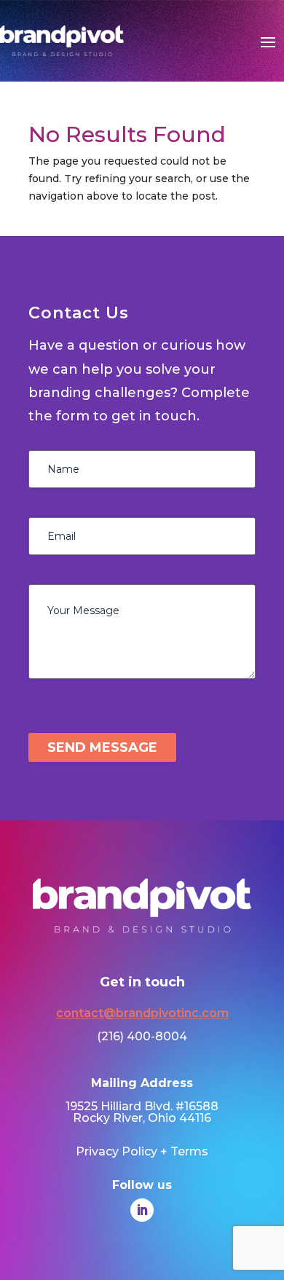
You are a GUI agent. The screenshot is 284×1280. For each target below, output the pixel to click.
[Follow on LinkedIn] (142, 1210)
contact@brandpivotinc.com (142, 1013)
